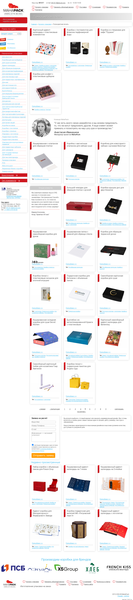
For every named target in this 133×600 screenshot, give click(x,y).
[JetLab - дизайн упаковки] (35, 273)
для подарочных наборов (119, 224)
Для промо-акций (8, 123)
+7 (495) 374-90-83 (10, 210)
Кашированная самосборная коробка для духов (45, 234)
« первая (42, 409)
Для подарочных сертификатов (13, 79)
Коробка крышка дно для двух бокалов (112, 188)
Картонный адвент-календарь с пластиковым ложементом (45, 32)
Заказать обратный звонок (64, 7)
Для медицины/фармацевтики (13, 94)
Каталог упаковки (41, 7)
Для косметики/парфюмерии (12, 71)
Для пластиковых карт (10, 77)
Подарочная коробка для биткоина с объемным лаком (78, 278)
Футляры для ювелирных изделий (14, 117)
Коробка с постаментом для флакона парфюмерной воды (80, 32)
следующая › (119, 409)
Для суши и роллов (9, 63)
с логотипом (52, 65)
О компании (96, 7)
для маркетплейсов (74, 355)
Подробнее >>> (37, 62)
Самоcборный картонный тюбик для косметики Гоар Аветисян (45, 366)
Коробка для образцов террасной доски (111, 233)
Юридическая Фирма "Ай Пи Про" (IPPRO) (13, 197)
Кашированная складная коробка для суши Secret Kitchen (44, 322)
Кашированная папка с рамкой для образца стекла (79, 233)
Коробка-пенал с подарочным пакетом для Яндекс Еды (79, 366)
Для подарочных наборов (11, 147)
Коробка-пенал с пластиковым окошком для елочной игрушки (45, 278)
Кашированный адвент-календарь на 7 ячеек (78, 468)
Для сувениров (7, 150)
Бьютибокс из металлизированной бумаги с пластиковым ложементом (80, 322)
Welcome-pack (7, 166)
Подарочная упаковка (10, 140)
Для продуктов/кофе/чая (11, 111)
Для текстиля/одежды (10, 157)
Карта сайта (88, 584)
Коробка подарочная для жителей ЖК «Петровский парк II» (78, 513)
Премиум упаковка (9, 160)
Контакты (38, 10)
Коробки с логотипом (10, 128)
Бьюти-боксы (7, 91)
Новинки (10, 39)
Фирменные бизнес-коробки (12, 169)
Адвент (36, 65)
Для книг (5, 82)
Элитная (48, 109)
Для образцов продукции (11, 68)
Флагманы (11, 44)
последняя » (81, 412)
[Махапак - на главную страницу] (13, 9)
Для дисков (6, 101)
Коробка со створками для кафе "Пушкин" (113, 31)
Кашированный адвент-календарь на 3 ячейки (112, 468)
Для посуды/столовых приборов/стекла (10, 97)
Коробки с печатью (9, 131)
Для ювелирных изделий (10, 74)
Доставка (83, 7)
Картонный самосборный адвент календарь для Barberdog (112, 322)
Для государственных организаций (10, 153)
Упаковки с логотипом (10, 134)
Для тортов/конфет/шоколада (13, 114)
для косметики (72, 65)
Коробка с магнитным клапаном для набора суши (79, 144)
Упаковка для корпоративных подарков (43, 68)
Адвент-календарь (8, 65)
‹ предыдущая (55, 409)
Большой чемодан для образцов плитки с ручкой (79, 188)
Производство (111, 7)
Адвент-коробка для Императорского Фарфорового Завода (42, 513)
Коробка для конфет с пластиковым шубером (43, 75)
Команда (125, 7)
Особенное (11, 48)
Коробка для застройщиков (12, 60)
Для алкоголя (7, 57)
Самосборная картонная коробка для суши (112, 277)
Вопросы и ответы (103, 582)
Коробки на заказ (8, 125)
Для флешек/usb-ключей (11, 104)
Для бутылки (6, 120)
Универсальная (7, 171)
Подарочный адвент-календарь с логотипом (111, 512)
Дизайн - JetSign (123, 596)
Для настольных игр (9, 85)
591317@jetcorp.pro (13, 208)
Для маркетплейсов (9, 88)
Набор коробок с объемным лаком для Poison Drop (46, 468)
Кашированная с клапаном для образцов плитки (45, 144)
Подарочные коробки (10, 137)
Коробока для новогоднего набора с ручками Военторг (113, 144)
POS (3, 163)
